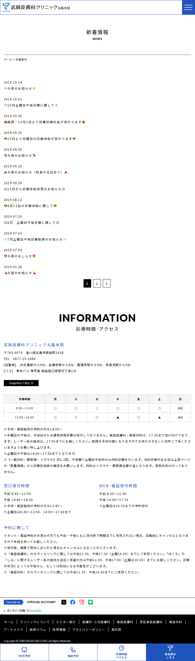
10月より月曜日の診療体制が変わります (39, 138)
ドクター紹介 (66, 622)
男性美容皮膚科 (151, 622)
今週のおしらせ (19, 256)
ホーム (9, 622)
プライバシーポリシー (88, 629)
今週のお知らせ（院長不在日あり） (35, 172)
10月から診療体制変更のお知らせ (34, 189)
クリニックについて (35, 622)
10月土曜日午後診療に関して (31, 105)
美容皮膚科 (125, 622)
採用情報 (59, 629)
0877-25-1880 (24, 358)
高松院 (116, 629)
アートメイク (13, 629)
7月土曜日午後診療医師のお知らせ (35, 239)
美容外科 (175, 622)
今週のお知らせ (19, 88)
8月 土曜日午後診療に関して (31, 222)
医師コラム (38, 629)
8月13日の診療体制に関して (30, 205)
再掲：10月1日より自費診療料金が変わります (44, 122)
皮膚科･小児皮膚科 (96, 622)
